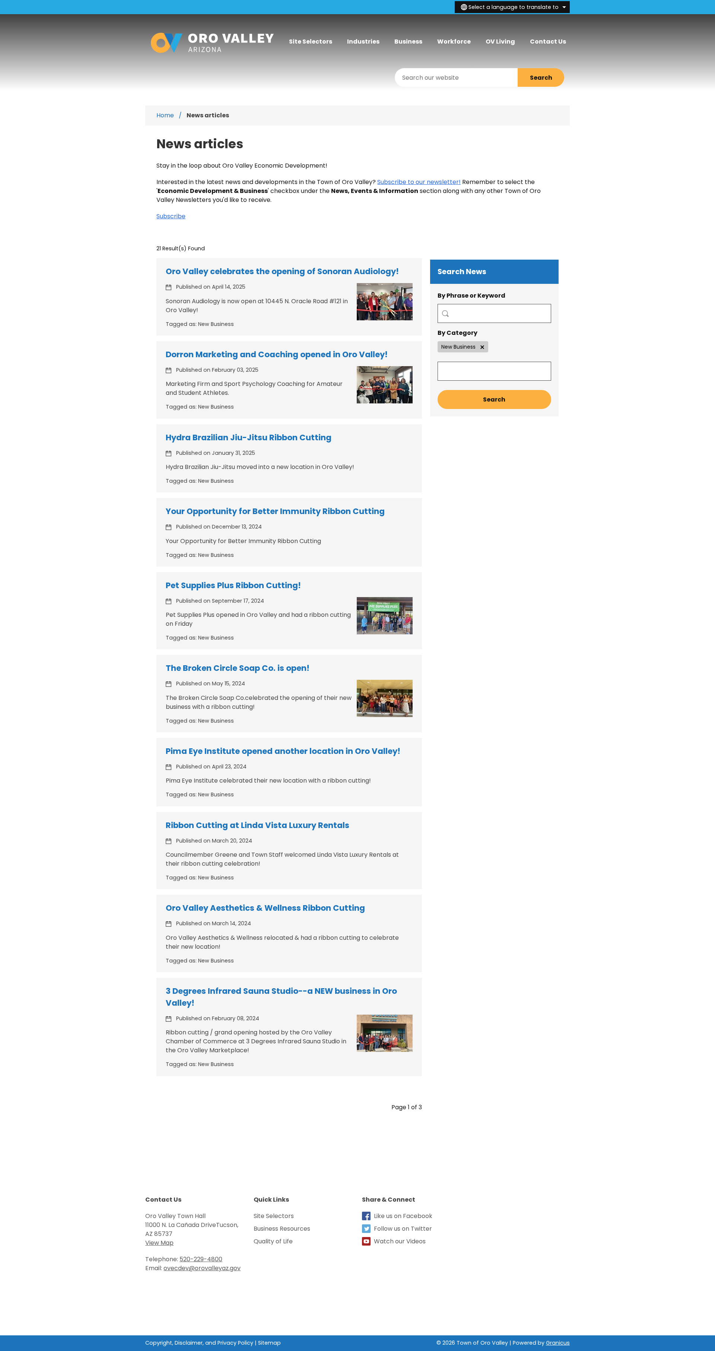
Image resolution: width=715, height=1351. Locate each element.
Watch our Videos (400, 1241)
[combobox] (512, 7)
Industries (363, 41)
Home (165, 115)
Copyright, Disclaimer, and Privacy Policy (199, 1343)
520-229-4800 (200, 1259)
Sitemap (269, 1343)
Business (408, 41)
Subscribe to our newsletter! (419, 182)
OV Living (500, 41)
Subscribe (170, 216)
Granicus (558, 1343)
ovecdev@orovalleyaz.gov (202, 1268)
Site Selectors (274, 1216)
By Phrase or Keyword (471, 295)
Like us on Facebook (403, 1216)
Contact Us (548, 41)
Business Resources (282, 1228)
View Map (159, 1243)
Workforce (454, 41)
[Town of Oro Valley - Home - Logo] (212, 43)
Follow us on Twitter (403, 1228)
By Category (457, 333)
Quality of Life (273, 1241)
